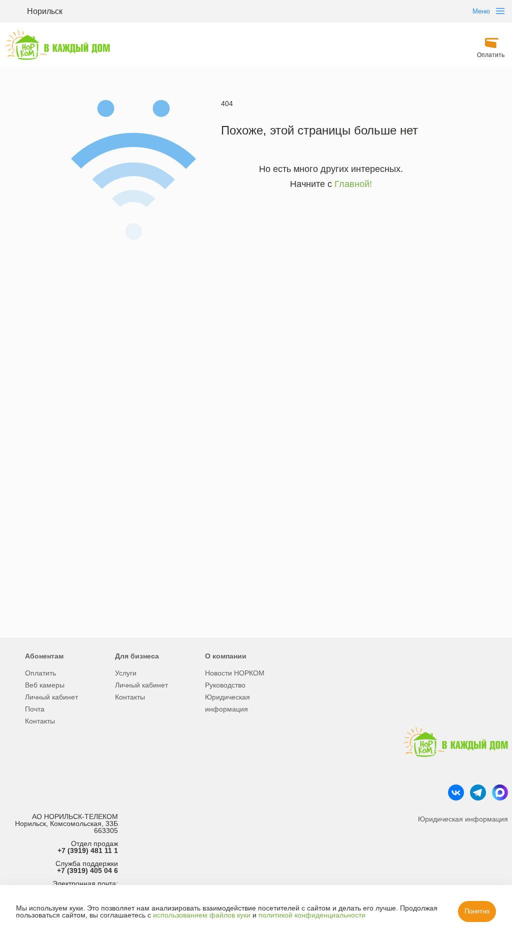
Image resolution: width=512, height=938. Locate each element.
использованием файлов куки (201, 915)
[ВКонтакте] (456, 792)
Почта (34, 709)
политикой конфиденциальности (312, 915)
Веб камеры (44, 685)
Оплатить (40, 673)
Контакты (40, 721)
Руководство (225, 685)
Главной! (353, 184)
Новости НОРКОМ (234, 673)
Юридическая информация (227, 703)
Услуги (125, 673)
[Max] (500, 792)
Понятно (477, 911)
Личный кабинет (51, 697)
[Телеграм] (478, 792)
